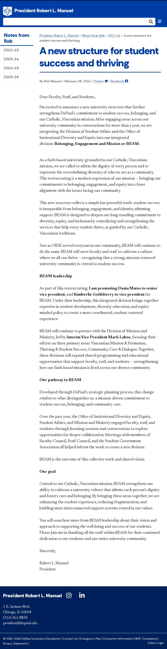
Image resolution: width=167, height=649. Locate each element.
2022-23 (11, 50)
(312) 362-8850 (15, 618)
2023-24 (11, 59)
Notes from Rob (16, 38)
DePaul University (8, 11)
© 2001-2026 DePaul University (23, 638)
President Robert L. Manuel (43, 10)
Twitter (99, 81)
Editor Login (156, 643)
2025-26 (11, 77)
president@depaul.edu (20, 623)
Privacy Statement (15, 643)
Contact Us (70, 638)
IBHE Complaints (146, 638)
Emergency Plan (90, 638)
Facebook (118, 81)
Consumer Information (118, 638)
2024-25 (11, 68)
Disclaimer (53, 638)
